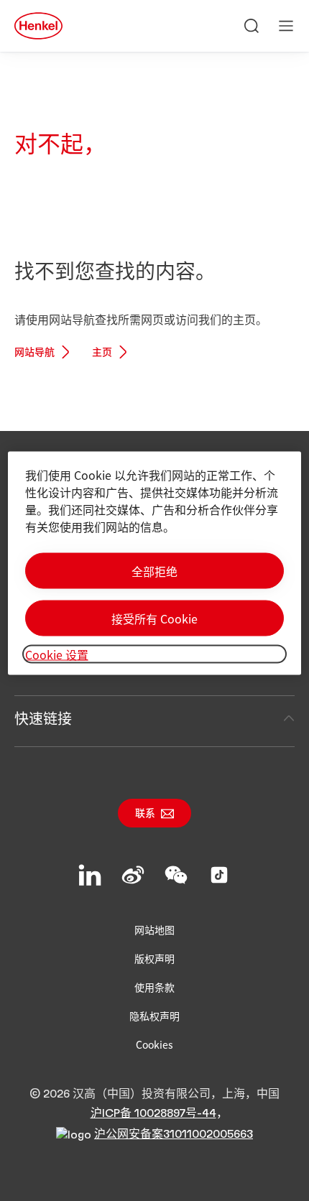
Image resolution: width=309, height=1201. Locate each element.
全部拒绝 (154, 570)
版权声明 (154, 958)
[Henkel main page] (38, 25)
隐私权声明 (154, 1015)
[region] (155, 562)
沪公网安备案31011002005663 (173, 1134)
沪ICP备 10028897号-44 (153, 1113)
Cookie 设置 (56, 653)
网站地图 (154, 929)
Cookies (154, 1044)
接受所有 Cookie (154, 617)
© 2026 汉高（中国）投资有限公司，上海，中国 (154, 1094)
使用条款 (154, 987)
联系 (145, 814)
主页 (102, 353)
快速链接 (43, 718)
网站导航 (34, 353)
